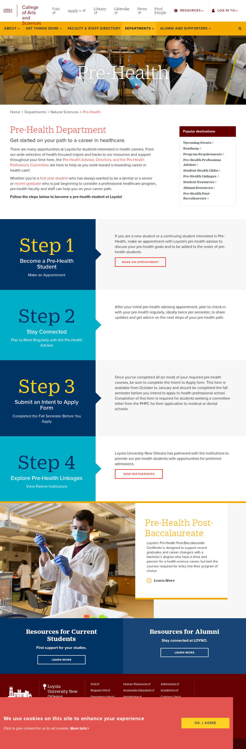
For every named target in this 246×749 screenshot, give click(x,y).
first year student (54, 178)
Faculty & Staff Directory (94, 28)
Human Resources (135, 684)
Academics (168, 690)
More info (78, 728)
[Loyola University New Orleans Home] (8, 11)
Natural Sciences (64, 112)
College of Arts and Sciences (31, 11)
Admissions (168, 684)
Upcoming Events (197, 142)
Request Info (99, 690)
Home (15, 112)
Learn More (164, 580)
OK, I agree (205, 723)
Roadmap (191, 148)
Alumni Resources (198, 187)
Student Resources (198, 182)
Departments (35, 112)
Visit (94, 684)
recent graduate (27, 183)
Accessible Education (137, 690)
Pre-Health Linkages (200, 176)
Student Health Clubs (200, 170)
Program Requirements (202, 154)
